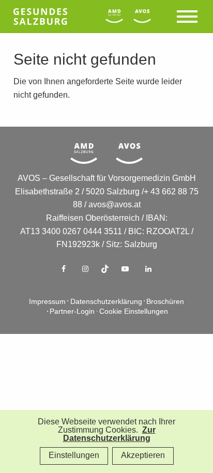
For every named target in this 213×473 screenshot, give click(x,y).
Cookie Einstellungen (133, 312)
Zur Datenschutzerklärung (109, 434)
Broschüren (165, 302)
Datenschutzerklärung (106, 302)
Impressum (47, 302)
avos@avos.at (114, 205)
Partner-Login (72, 312)
